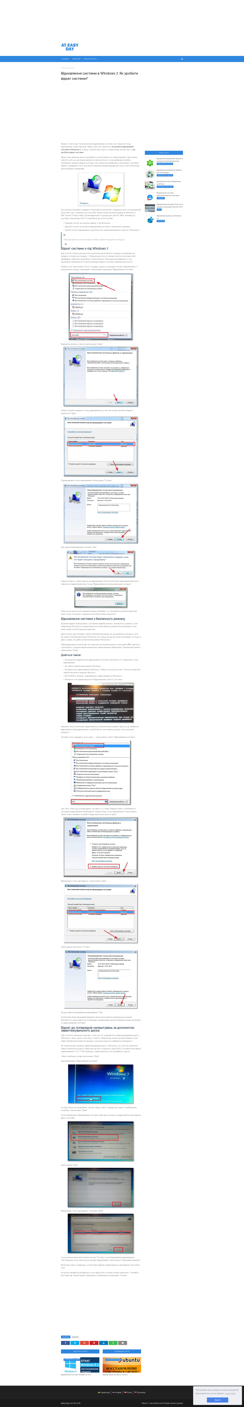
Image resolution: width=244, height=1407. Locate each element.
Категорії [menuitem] (76, 59)
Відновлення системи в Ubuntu (115, 1375)
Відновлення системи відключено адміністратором (168, 194)
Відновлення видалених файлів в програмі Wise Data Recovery (170, 160)
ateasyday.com (67, 1403)
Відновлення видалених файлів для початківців (169, 171)
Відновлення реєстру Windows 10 (169, 217)
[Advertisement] (122, 19)
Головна (64, 68)
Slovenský (141, 1392)
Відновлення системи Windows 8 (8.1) (76, 1375)
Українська (105, 1392)
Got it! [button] (217, 1400)
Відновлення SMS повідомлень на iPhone (169, 182)
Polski (129, 1392)
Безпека (71, 68)
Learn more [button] (230, 1393)
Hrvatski (118, 1392)
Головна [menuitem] (65, 59)
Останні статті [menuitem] (90, 59)
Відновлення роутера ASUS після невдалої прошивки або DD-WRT (170, 205)
